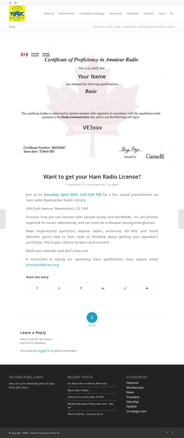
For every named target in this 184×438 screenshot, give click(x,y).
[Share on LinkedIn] (103, 288)
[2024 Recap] (3, 219)
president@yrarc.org (42, 264)
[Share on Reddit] (125, 288)
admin (114, 184)
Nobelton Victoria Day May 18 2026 (86, 396)
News (130, 392)
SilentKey (132, 402)
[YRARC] (17, 13)
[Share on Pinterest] (81, 288)
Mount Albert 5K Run (78, 390)
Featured (132, 383)
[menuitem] (48, 13)
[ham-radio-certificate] (92, 105)
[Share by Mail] (147, 288)
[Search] (171, 13)
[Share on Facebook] (37, 288)
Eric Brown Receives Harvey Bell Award (87, 383)
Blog (12, 27)
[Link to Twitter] (15, 2)
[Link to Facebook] (10, 2)
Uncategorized (96, 184)
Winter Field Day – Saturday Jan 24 (85, 414)
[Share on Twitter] (59, 288)
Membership (135, 388)
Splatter (131, 406)
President (132, 397)
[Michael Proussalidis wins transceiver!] (181, 219)
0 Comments (73, 184)
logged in (44, 351)
